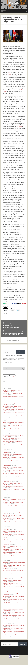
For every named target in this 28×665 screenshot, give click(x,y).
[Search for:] (14, 368)
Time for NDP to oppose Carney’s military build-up (14, 508)
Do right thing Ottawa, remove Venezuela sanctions (14, 524)
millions (9, 83)
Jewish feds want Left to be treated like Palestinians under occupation (12, 584)
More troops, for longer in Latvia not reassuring (13, 476)
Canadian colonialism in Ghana (10, 537)
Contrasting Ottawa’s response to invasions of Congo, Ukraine (12, 20)
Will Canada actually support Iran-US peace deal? (14, 559)
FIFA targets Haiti (7, 568)
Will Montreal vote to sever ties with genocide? (13, 393)
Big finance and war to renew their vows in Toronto (14, 444)
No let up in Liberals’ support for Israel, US (12, 521)
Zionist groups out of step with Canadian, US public (14, 562)
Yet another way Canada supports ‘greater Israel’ (14, 486)
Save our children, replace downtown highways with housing (15, 331)
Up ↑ (14, 652)
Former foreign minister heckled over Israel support (14, 612)
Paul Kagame (10, 327)
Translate (12, 376)
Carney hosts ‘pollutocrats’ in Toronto (11, 419)
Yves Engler (14, 3)
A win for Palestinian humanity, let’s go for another (14, 599)
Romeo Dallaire (17, 327)
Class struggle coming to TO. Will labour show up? (14, 422)
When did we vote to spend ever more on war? (13, 492)
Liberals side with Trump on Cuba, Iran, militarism (14, 505)
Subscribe (20, 352)
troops (8, 72)
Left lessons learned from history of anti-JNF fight (14, 596)
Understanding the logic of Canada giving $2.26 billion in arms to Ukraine (14, 334)
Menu (4, 11)
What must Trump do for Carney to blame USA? (13, 496)
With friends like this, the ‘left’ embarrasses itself (14, 489)
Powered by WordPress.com (14, 650)
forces (8, 101)
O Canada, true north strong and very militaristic (13, 470)
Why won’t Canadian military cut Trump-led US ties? (14, 625)
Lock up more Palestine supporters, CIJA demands (14, 387)
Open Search (25, 11)
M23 (6, 327)
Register (8, 360)
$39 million (19, 126)
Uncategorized (8, 325)
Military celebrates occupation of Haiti (11, 425)
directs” (10, 74)
